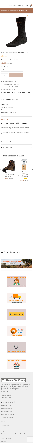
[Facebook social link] (9, 113)
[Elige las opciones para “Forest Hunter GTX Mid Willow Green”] (7, 171)
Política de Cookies (6, 405)
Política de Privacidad (6, 408)
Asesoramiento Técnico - (13, 434)
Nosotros (3, 441)
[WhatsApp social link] (13, 113)
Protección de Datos (6, 411)
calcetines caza (11, 109)
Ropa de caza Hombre (11, 52)
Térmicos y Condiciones (7, 417)
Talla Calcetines (5, 66)
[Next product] (31, 52)
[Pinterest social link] (11, 113)
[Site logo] (16, 5)
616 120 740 (7, 397)
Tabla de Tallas (5, 425)
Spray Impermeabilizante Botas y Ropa (24, 175)
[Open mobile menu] (2, 5)
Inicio (2, 52)
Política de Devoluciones (7, 414)
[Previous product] (27, 52)
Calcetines (21, 52)
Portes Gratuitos (24, 434)
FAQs (2, 431)
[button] (22, 171)
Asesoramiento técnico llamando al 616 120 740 (16, 92)
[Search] (27, 5)
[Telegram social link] (15, 113)
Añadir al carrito (16, 75)
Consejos (3, 428)
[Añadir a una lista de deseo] (10, 171)
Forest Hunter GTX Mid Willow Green (9, 175)
